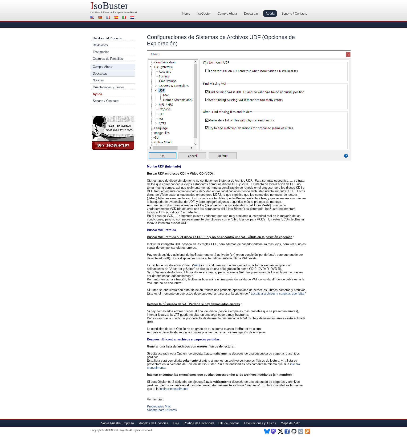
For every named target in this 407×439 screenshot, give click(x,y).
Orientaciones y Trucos (109, 87)
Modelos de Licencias (153, 423)
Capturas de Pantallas (108, 58)
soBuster (109, 5)
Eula (176, 423)
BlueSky (267, 431)
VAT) (196, 265)
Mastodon (274, 431)
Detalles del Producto (107, 38)
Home (186, 13)
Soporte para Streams (162, 410)
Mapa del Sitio (290, 423)
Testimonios (101, 52)
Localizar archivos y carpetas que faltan (277, 293)
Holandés (133, 18)
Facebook (287, 431)
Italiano (125, 18)
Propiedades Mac (159, 406)
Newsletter (301, 431)
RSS (308, 431)
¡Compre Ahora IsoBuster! (113, 133)
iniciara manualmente (173, 389)
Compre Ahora (227, 13)
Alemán (101, 18)
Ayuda (270, 13)
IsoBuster (204, 13)
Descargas (251, 13)
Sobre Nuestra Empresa (117, 423)
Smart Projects (119, 430)
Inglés (93, 18)
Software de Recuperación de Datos (118, 12)
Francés (109, 18)
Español (117, 18)
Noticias (98, 80)
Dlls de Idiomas (229, 423)
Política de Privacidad (199, 423)
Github (294, 431)
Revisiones (100, 45)
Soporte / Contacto (294, 13)
